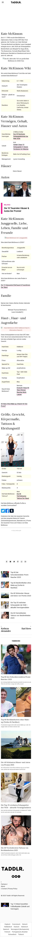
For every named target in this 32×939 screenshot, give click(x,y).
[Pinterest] (18, 561)
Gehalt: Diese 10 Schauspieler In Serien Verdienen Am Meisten (20, 147)
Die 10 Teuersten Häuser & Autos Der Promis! (16, 209)
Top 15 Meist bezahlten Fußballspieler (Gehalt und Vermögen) (19, 906)
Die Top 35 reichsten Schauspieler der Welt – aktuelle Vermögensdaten (19, 605)
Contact (4, 889)
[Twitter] (14, 561)
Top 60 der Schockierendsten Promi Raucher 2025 (19, 574)
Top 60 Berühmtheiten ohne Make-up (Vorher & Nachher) (20, 585)
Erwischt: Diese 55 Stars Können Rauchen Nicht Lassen (23, 391)
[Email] (25, 561)
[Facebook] (6, 561)
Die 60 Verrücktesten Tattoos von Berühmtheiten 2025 (20, 615)
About (3, 886)
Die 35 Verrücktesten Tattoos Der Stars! (23, 496)
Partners (4, 884)
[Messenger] (10, 561)
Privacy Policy (12, 889)
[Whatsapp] (21, 561)
